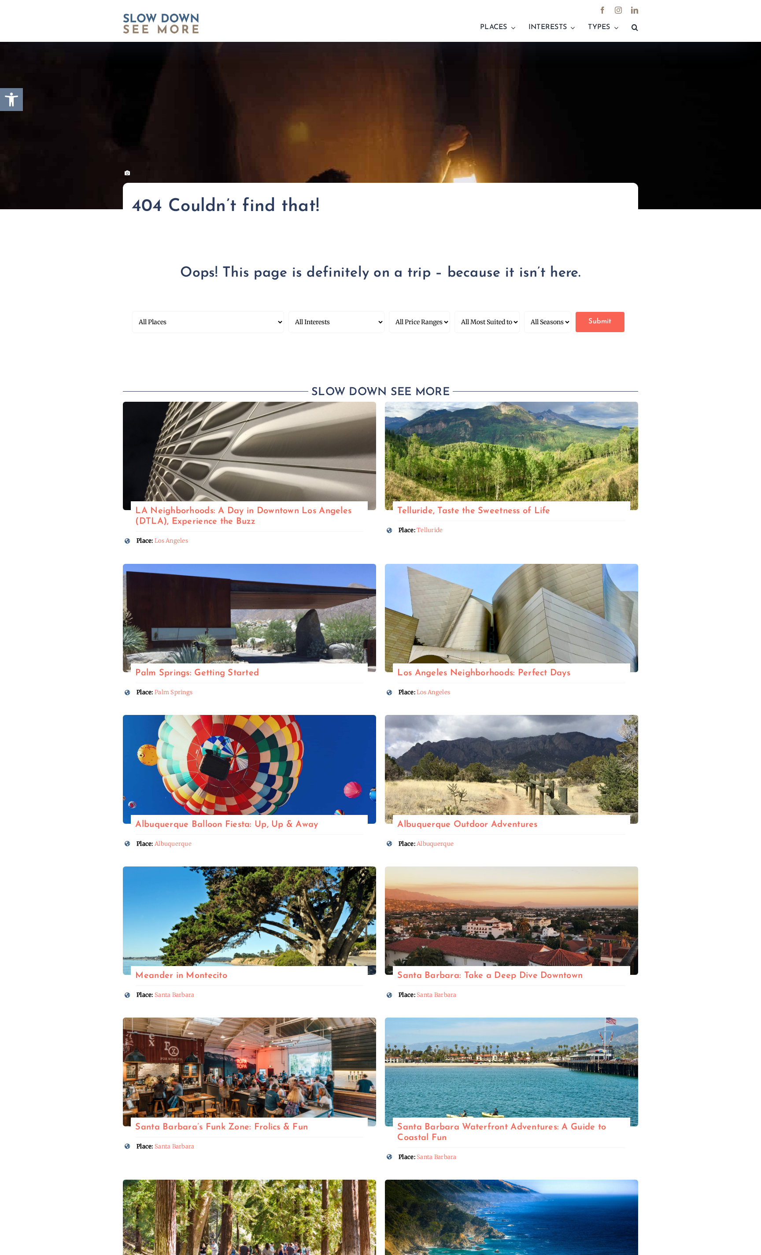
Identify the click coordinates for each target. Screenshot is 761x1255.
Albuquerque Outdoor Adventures (467, 824)
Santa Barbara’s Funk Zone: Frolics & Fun (221, 1127)
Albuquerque (173, 844)
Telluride (430, 530)
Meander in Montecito (181, 975)
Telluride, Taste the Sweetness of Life (473, 511)
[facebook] (602, 10)
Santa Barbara (175, 995)
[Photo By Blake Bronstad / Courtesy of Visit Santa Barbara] (249, 1021)
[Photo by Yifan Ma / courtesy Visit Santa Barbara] (511, 870)
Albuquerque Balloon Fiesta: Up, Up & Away (226, 824)
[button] (635, 28)
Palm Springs (173, 692)
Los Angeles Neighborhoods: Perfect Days (483, 673)
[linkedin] (634, 10)
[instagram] (618, 10)
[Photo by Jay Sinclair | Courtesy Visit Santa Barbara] (511, 1021)
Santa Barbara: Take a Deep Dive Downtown (490, 975)
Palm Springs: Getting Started (197, 673)
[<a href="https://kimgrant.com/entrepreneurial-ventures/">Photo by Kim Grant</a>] (249, 405)
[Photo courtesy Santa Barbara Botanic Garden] (249, 1183)
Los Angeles (171, 540)
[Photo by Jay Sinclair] (249, 870)
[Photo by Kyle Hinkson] (249, 719)
